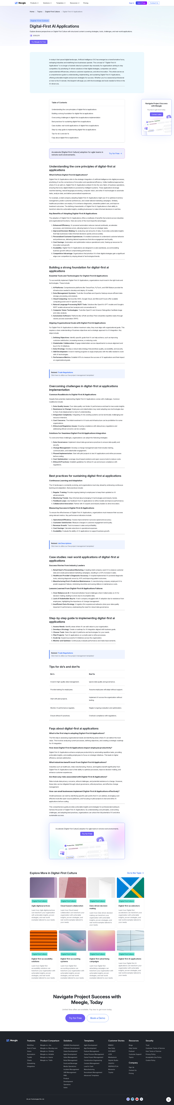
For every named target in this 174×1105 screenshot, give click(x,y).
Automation (31, 1054)
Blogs (131, 1045)
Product (66, 1078)
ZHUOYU (111, 1063)
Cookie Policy (150, 1060)
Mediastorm (112, 1057)
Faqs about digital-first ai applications (65, 138)
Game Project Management (93, 1057)
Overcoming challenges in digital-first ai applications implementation (76, 118)
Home (32, 12)
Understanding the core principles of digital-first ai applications (74, 109)
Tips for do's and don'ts (60, 134)
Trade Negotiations (65, 372)
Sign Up (131, 1067)
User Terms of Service (153, 1051)
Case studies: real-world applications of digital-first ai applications (75, 126)
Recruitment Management (93, 1072)
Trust (147, 1045)
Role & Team (31, 1048)
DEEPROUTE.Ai (113, 1066)
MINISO (110, 1045)
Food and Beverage (70, 1063)
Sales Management (70, 1057)
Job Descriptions (64, 543)
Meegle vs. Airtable (47, 1054)
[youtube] (137, 1100)
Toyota (110, 1072)
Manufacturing (89, 1069)
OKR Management (70, 1072)
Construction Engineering (93, 1060)
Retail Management (70, 1060)
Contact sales (157, 114)
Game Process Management (94, 1054)
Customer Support (135, 1054)
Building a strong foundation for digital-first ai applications (72, 113)
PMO (65, 1075)
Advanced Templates (91, 1075)
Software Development (72, 1048)
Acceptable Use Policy (153, 1057)
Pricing (85, 3)
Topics (39, 12)
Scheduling (31, 1063)
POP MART (112, 1051)
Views (29, 1051)
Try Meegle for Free (38, 42)
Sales (65, 1087)
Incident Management (71, 1069)
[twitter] (141, 1100)
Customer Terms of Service (155, 1048)
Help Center (133, 1048)
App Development (90, 1048)
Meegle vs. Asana (46, 1057)
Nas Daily (111, 1048)
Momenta (111, 1069)
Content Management (91, 1063)
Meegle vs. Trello (46, 1060)
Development (68, 1081)
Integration (31, 1066)
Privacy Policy (150, 1054)
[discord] (128, 1100)
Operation (67, 1084)
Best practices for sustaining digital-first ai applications (71, 122)
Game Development (70, 1051)
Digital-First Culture (52, 12)
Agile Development (70, 1054)
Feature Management (91, 1051)
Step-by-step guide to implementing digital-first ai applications (74, 130)
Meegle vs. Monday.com (48, 1048)
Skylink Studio (113, 1060)
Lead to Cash (88, 1066)
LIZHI (110, 1054)
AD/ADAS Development (71, 1045)
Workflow (30, 1045)
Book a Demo (97, 1018)
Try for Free (87, 834)
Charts (29, 1060)
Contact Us (154, 3)
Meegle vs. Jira (45, 1045)
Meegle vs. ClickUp (47, 1051)
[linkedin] (132, 1100)
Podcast (132, 1051)
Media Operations (70, 1066)
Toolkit (29, 1057)
